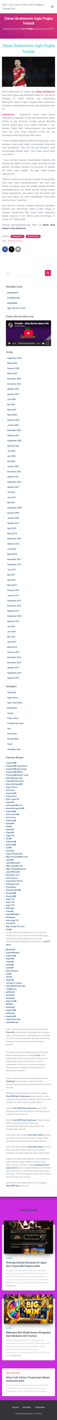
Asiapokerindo (13, 298)
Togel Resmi (11, 796)
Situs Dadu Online (35, 1135)
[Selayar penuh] (47, 343)
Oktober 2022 (13, 435)
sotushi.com (8, 114)
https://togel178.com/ (15, 926)
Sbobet (9, 977)
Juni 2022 (11, 456)
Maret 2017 (12, 585)
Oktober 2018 (13, 544)
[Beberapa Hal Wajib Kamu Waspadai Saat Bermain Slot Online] (28, 1309)
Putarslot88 (11, 820)
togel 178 (10, 899)
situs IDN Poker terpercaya (24, 1108)
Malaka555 (10, 949)
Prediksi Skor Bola (15, 723)
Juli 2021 (11, 492)
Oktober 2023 (13, 389)
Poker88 (9, 911)
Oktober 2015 (13, 668)
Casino (10, 713)
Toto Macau (11, 887)
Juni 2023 (11, 399)
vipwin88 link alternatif (15, 986)
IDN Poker (10, 908)
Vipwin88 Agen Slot (14, 778)
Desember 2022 (14, 430)
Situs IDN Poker (12, 1186)
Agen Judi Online (14, 703)
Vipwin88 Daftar (12, 914)
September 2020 (14, 508)
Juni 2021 (11, 497)
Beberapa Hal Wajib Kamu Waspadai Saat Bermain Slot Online (28, 1334)
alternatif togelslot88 (15, 808)
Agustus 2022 (13, 446)
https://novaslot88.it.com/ (17, 857)
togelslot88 (11, 811)
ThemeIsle (37, 1414)
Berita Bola (12, 708)
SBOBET (9, 1004)
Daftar (15, 1407)
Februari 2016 (13, 652)
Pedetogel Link (12, 884)
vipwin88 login (12, 1022)
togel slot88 (11, 1001)
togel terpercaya (13, 1019)
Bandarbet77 (12, 293)
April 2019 (11, 528)
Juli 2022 (11, 451)
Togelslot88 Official (14, 772)
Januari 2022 (13, 466)
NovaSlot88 (11, 893)
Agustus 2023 (13, 394)
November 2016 (14, 606)
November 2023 (14, 384)
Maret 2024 (12, 373)
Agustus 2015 (13, 678)
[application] (28, 333)
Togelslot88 (11, 763)
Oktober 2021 (13, 477)
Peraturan (40, 1407)
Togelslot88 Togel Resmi (17, 766)
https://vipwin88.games (16, 869)
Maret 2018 (12, 554)
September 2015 (14, 673)
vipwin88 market (13, 863)
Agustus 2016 (13, 621)
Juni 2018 (11, 549)
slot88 (8, 848)
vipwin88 (10, 860)
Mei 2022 (11, 461)
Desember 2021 (14, 472)
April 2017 (11, 580)
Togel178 (10, 836)
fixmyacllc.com (12, 875)
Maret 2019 (12, 533)
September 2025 (14, 358)
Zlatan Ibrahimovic (45, 91)
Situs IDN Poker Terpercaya (18, 1096)
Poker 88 (10, 1032)
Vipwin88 (10, 802)
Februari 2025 (13, 368)
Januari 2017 (13, 595)
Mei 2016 (11, 637)
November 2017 (14, 559)
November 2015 (14, 663)
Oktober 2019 (13, 523)
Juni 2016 (11, 632)
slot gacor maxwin (14, 983)
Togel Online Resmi (14, 881)
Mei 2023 (11, 404)
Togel (9, 744)
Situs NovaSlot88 (13, 890)
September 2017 (14, 564)
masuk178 (10, 923)
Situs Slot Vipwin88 (14, 784)
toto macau (11, 817)
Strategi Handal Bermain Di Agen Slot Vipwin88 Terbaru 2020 (26, 1264)
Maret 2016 (12, 647)
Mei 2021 (11, 502)
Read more (11, 1286)
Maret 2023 (12, 415)
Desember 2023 (14, 379)
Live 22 (37, 1055)
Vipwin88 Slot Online (15, 781)
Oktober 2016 (13, 611)
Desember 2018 (14, 539)
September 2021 (14, 482)
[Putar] (9, 343)
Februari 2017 (13, 590)
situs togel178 (12, 920)
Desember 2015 (14, 657)
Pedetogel (10, 917)
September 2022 (14, 441)
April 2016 (11, 642)
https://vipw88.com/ (14, 866)
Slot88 (9, 826)
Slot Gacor (10, 790)
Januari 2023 (13, 425)
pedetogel (10, 992)
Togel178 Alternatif (14, 854)
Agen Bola (11, 692)
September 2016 (14, 616)
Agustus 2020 (13, 513)
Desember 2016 (14, 601)
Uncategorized (33, 236)
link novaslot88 (12, 814)
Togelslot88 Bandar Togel (17, 775)
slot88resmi (11, 989)
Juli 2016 (11, 626)
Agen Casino (12, 698)
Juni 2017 (11, 570)
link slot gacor (12, 878)
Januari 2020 (13, 518)
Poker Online (12, 718)
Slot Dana (10, 851)
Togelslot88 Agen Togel (16, 769)
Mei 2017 (11, 575)
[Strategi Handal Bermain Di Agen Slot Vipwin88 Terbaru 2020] (28, 1237)
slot (9, 728)
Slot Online (12, 734)
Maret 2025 (12, 363)
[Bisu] (43, 343)
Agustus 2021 (13, 487)
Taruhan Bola (17, 236)
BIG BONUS (27, 1407)
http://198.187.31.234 (16, 308)
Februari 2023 (13, 420)
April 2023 (11, 410)
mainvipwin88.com (14, 805)
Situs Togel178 (12, 799)
